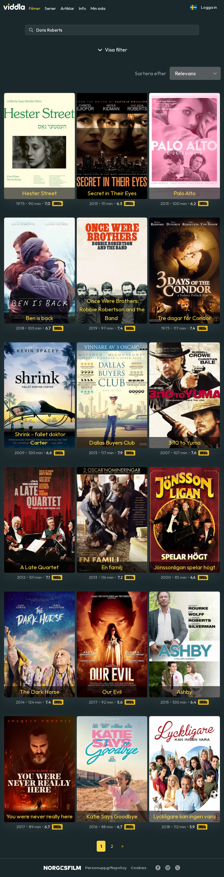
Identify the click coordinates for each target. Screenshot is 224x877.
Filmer (34, 8)
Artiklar (67, 8)
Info (82, 8)
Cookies (138, 868)
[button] (193, 7)
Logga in (209, 7)
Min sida (97, 8)
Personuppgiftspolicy (105, 868)
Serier (50, 8)
